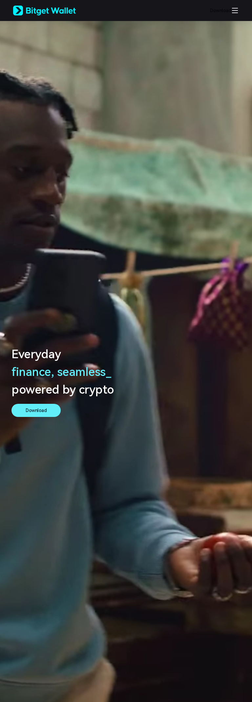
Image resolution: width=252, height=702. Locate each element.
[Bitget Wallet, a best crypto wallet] (53, 10)
